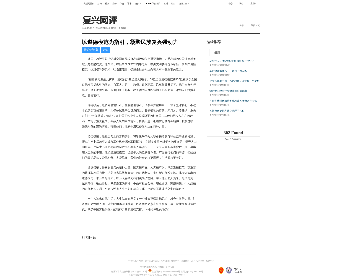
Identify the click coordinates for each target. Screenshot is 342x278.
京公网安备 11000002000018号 (166, 271)
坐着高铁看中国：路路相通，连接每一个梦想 (234, 81)
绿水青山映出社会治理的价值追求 (228, 91)
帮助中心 (210, 261)
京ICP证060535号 (139, 271)
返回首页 (255, 25)
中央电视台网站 (135, 261)
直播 (166, 3)
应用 (252, 3)
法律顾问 (185, 261)
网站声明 (175, 261)
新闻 (99, 3)
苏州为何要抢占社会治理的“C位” (227, 111)
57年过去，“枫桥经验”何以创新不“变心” (231, 61)
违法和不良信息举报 (120, 271)
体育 (122, 3)
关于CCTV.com (152, 261)
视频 (107, 3)
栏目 (173, 3)
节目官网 (156, 3)
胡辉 (105, 49)
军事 (129, 3)
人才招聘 (164, 261)
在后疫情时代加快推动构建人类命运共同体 (233, 101)
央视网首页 (89, 3)
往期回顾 (89, 238)
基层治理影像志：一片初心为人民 (228, 71)
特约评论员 (91, 49)
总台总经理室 (197, 261)
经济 (114, 3)
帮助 (241, 3)
